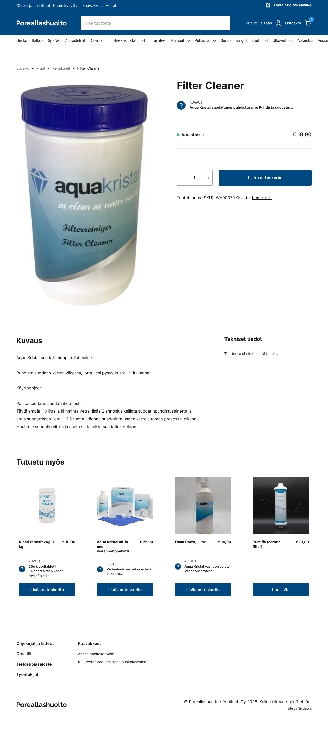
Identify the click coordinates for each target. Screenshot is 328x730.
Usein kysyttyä (66, 5)
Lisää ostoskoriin (265, 177)
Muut (40, 68)
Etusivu (22, 68)
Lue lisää (281, 589)
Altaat (111, 5)
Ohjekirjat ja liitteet (33, 5)
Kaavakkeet (92, 5)
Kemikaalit (61, 68)
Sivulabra (305, 708)
